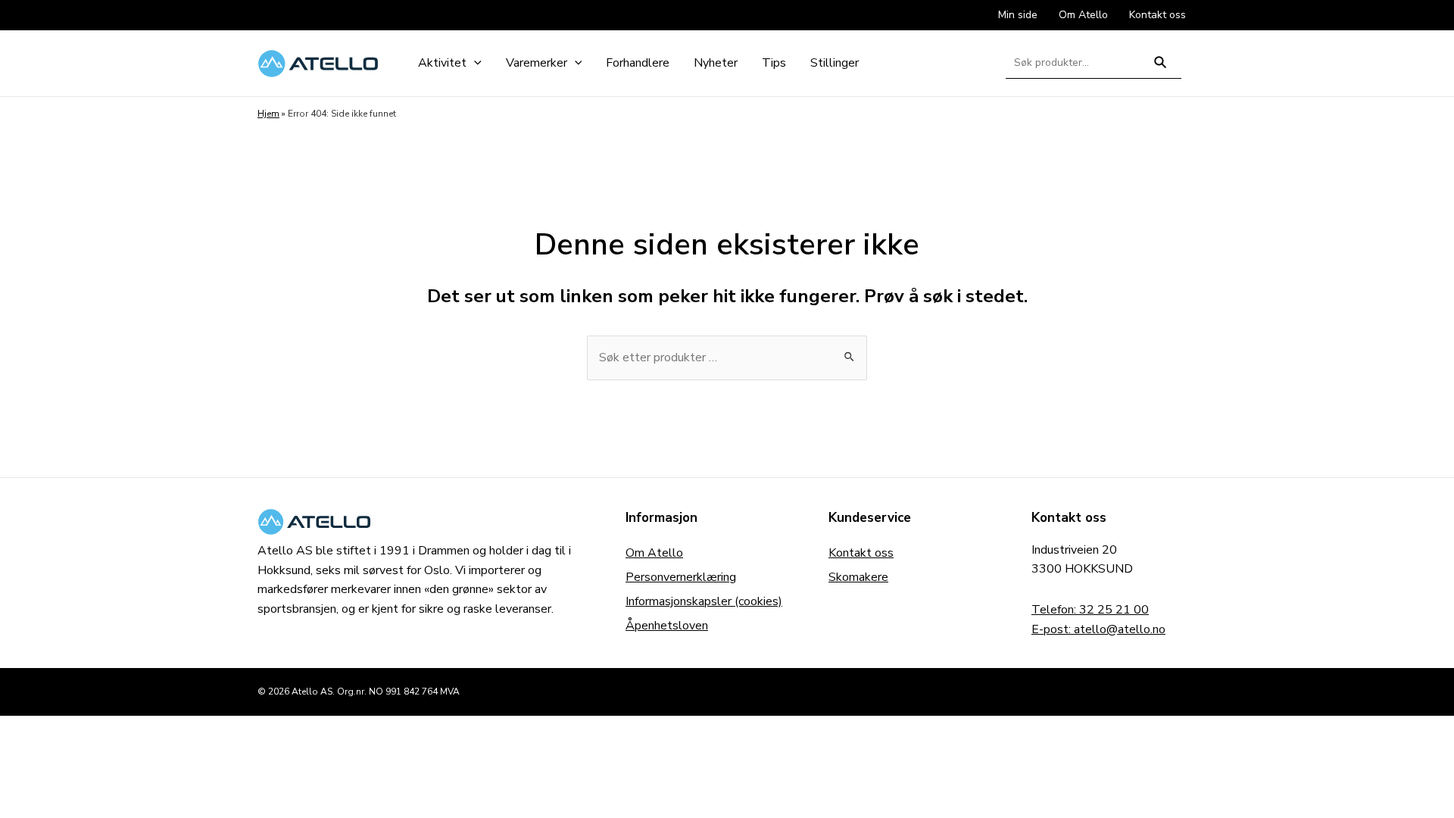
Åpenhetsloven (667, 625)
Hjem (268, 114)
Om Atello (654, 553)
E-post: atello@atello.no (1098, 629)
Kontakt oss (861, 553)
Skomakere (858, 577)
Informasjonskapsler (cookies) (704, 601)
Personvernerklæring (681, 577)
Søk (1160, 68)
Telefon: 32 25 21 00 (1090, 609)
